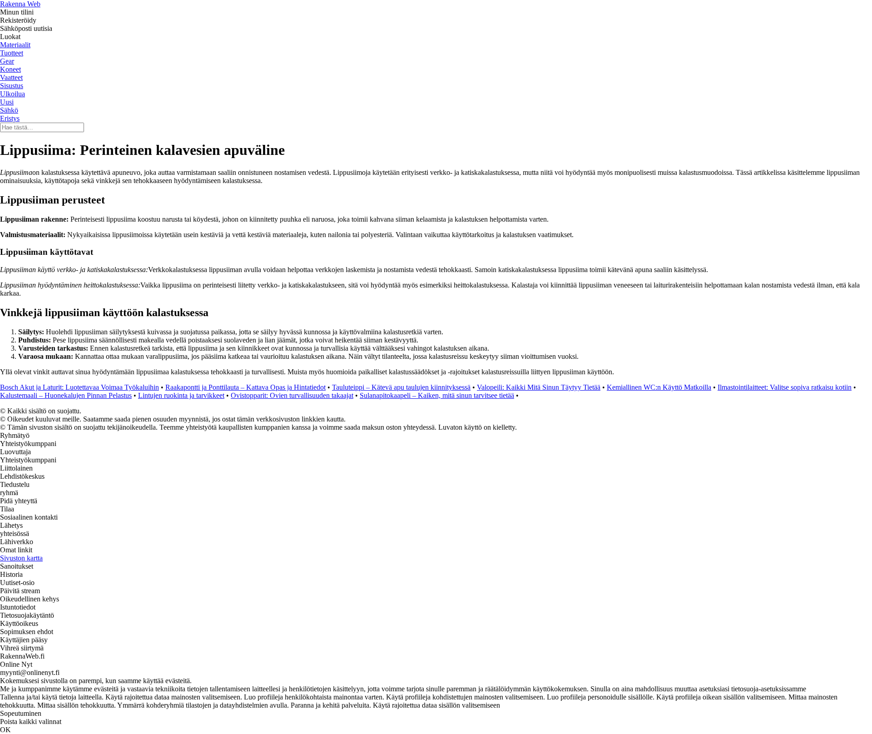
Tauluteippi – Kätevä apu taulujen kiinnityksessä (401, 387)
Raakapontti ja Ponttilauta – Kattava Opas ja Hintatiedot (245, 387)
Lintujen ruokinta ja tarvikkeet (181, 395)
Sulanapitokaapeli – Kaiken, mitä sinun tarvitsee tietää (437, 395)
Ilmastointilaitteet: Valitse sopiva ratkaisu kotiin (785, 387)
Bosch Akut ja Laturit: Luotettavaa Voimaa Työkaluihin (79, 387)
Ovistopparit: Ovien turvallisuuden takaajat (292, 395)
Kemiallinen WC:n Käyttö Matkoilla (659, 387)
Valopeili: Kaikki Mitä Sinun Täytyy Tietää (538, 387)
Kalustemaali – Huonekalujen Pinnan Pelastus (66, 395)
